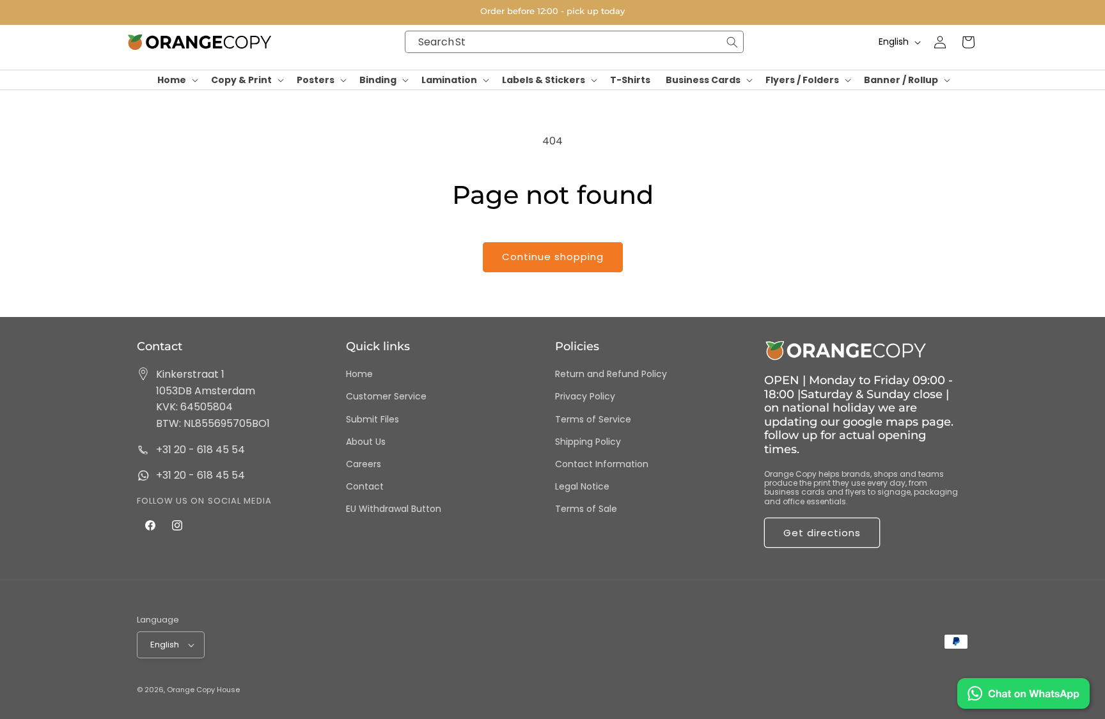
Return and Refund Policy (611, 373)
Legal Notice (582, 486)
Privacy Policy (585, 396)
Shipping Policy (588, 441)
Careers (363, 464)
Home (359, 373)
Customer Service (386, 396)
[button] (176, 80)
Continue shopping (553, 256)
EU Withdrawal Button (393, 508)
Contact (365, 486)
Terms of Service (593, 419)
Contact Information (601, 464)
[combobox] (574, 41)
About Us (366, 441)
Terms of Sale (586, 508)
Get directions (822, 532)
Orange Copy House (203, 689)
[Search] (732, 41)
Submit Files (372, 419)
